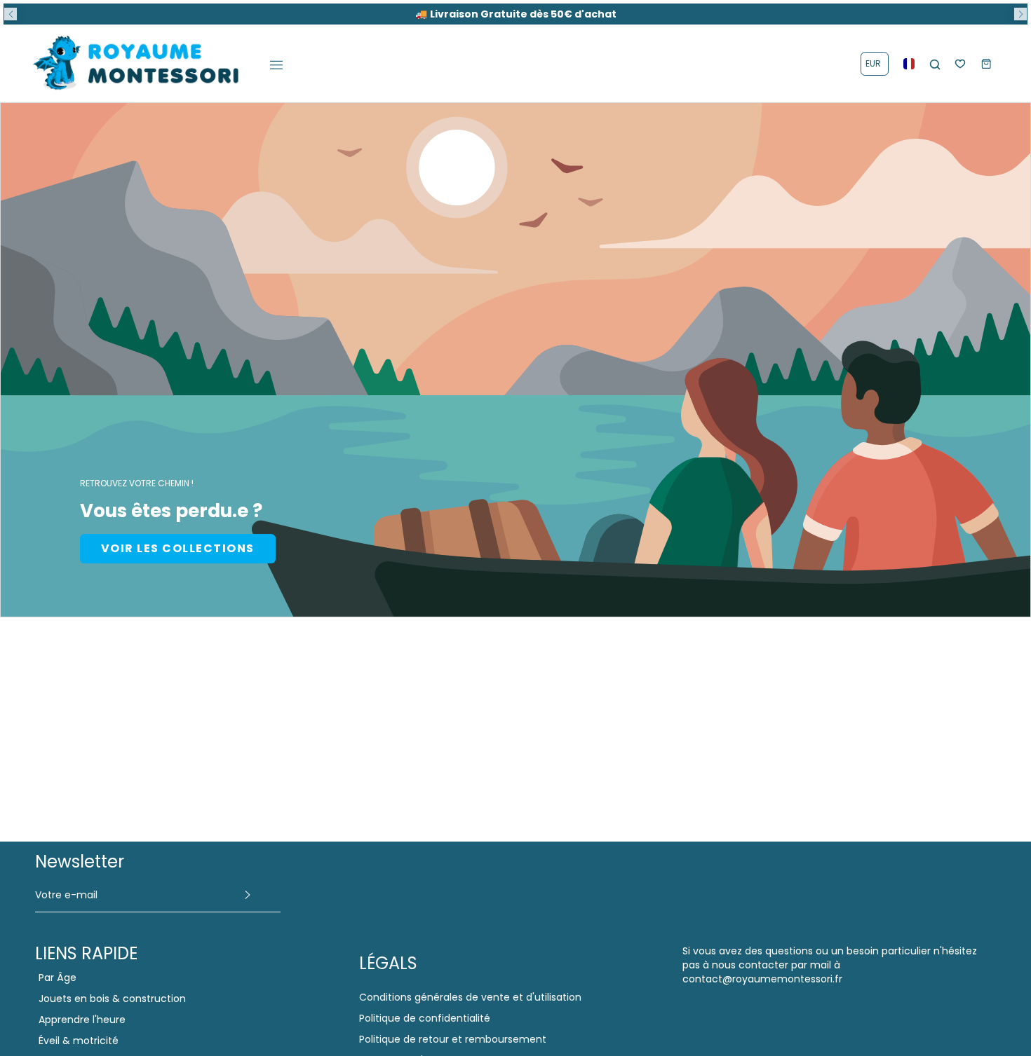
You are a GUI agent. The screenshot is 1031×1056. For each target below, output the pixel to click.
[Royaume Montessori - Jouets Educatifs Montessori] (137, 63)
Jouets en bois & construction (112, 999)
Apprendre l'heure (82, 1020)
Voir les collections (178, 548)
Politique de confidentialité (424, 1018)
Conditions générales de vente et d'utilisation (470, 997)
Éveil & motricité (79, 1041)
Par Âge (57, 978)
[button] (11, 14)
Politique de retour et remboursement (452, 1039)
